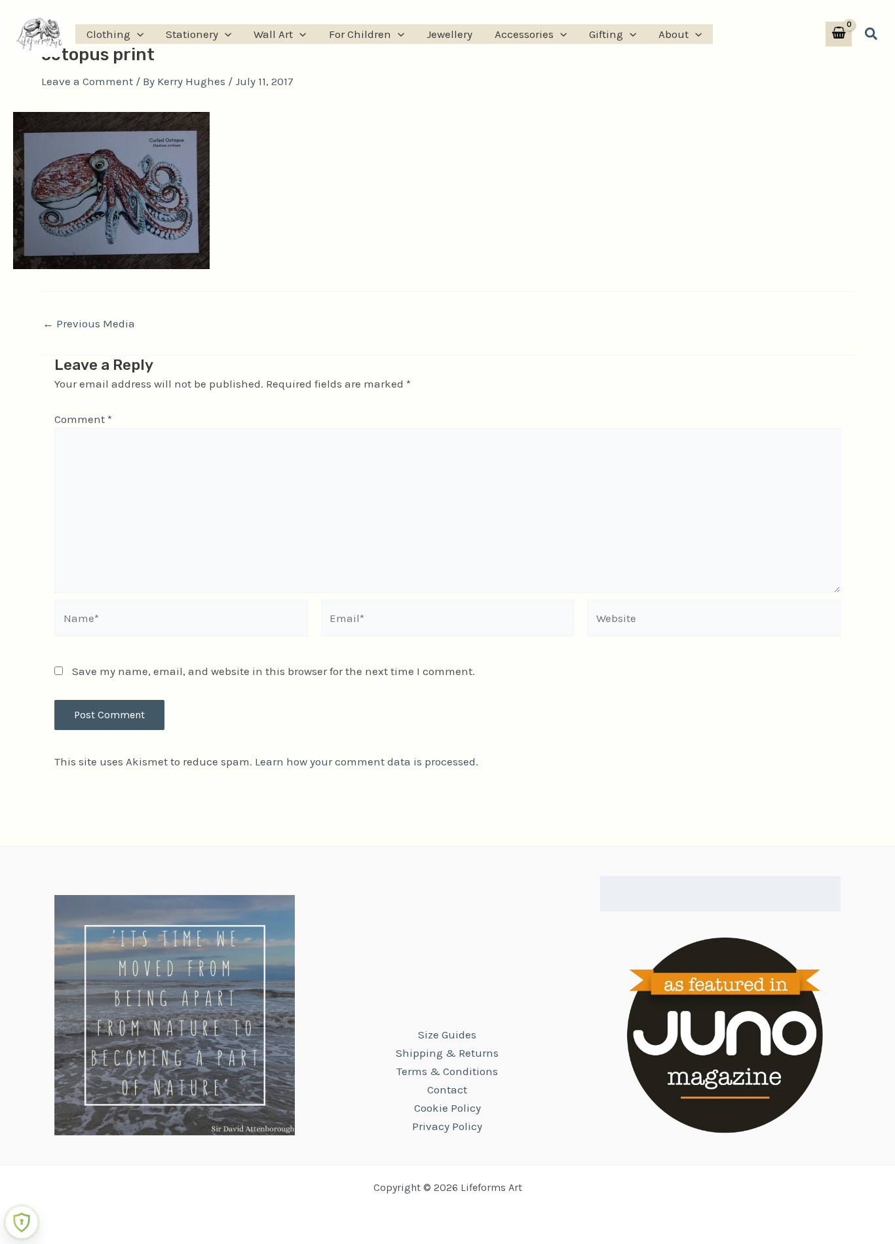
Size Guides (447, 1034)
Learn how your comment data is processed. (366, 761)
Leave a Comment (87, 81)
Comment (83, 419)
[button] (136, 34)
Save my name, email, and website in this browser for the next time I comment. (273, 671)
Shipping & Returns (447, 1052)
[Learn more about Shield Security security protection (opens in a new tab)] (21, 1222)
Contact (447, 1089)
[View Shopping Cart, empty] (839, 34)
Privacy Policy (447, 1126)
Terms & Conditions (447, 1071)
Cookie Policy (447, 1107)
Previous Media (89, 323)
